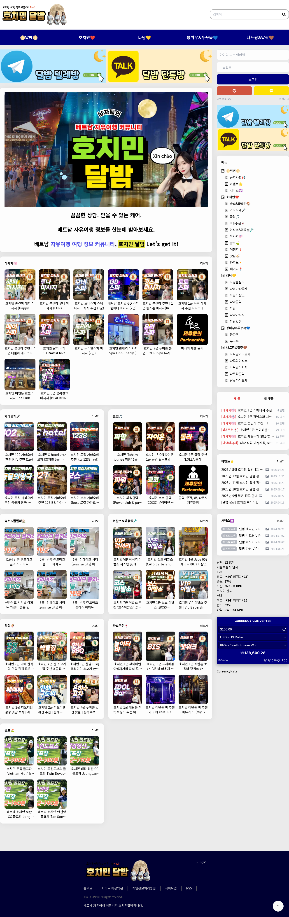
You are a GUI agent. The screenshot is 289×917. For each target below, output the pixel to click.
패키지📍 (236, 269)
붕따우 (234, 334)
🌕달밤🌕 (29, 37)
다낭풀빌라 (237, 282)
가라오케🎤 (237, 210)
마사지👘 (236, 236)
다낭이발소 (237, 295)
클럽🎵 (235, 216)
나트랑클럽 (237, 373)
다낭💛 (144, 37)
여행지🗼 (236, 249)
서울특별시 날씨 (227, 567)
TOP (202, 862)
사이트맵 (171, 888)
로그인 (253, 79)
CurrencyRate (227, 671)
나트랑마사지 (238, 367)
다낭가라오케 (238, 288)
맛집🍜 (235, 256)
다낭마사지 (237, 315)
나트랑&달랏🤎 (260, 37)
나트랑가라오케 (240, 354)
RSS (189, 888)
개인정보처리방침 (144, 888)
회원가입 (284, 99)
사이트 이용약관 (112, 888)
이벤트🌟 (236, 184)
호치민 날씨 (224, 590)
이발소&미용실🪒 (242, 229)
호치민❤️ (87, 37)
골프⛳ (235, 242)
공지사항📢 (237, 177)
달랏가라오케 (238, 380)
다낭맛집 (236, 321)
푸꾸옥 (234, 341)
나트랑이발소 (238, 360)
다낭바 (234, 308)
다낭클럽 (236, 301)
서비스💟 (236, 190)
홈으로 (88, 888)
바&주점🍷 (237, 223)
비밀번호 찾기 (224, 99)
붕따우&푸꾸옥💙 (202, 37)
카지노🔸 (236, 262)
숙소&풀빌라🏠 (240, 203)
